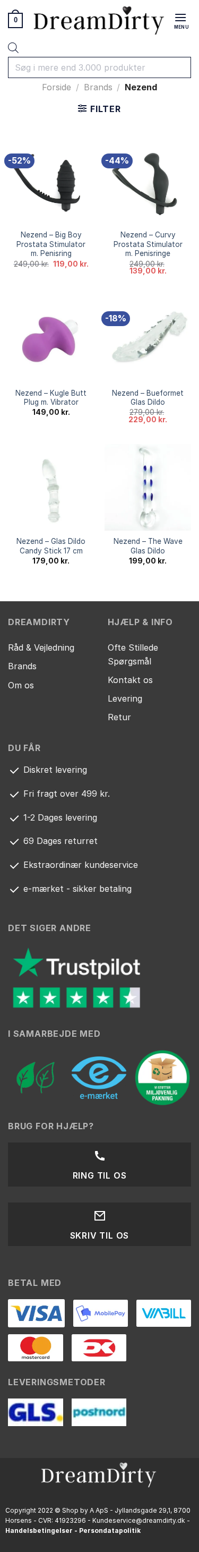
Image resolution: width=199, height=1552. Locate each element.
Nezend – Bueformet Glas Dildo (148, 398)
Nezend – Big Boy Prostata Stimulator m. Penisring (50, 244)
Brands (98, 87)
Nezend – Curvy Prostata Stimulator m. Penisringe (148, 244)
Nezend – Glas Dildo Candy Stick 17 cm (50, 546)
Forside (56, 87)
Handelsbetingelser (39, 1530)
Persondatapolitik (110, 1530)
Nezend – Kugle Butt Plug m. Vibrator (50, 398)
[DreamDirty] (99, 20)
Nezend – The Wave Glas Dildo (148, 546)
